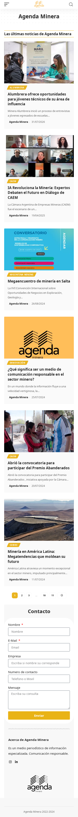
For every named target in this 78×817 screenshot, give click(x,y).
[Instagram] (10, 762)
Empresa (14, 656)
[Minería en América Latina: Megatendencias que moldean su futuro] (39, 520)
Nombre (14, 624)
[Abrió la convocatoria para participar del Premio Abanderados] (39, 431)
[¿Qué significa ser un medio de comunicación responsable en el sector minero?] (39, 338)
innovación (17, 362)
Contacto (39, 611)
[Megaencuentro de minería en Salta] (39, 249)
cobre (14, 544)
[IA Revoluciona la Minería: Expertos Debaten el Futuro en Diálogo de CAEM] (39, 156)
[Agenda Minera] (39, 4)
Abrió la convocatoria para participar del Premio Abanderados (38, 465)
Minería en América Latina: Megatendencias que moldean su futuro (36, 556)
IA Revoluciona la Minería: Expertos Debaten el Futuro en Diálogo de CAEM (39, 192)
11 (52, 595)
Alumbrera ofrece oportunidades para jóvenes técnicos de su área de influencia (38, 99)
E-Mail (13, 640)
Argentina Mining (21, 274)
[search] (71, 4)
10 (44, 595)
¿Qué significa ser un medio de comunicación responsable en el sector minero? (36, 374)
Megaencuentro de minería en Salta (39, 281)
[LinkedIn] (16, 762)
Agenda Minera (18, 122)
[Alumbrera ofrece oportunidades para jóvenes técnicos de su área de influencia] (39, 62)
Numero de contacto (22, 672)
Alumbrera (17, 87)
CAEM (13, 181)
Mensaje (14, 687)
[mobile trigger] (7, 4)
